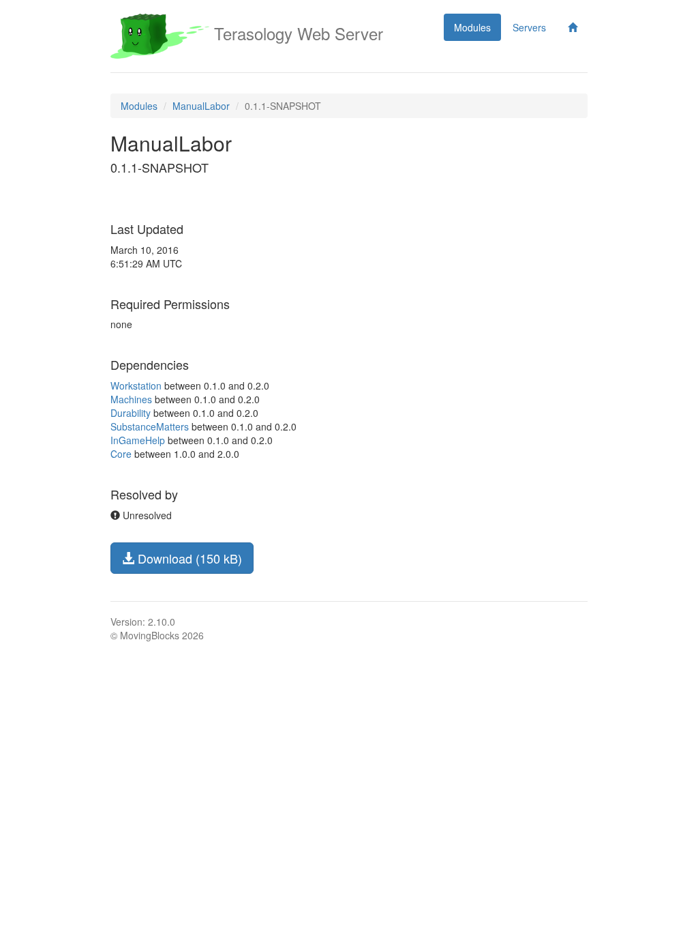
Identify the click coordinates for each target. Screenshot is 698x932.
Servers (529, 27)
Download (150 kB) (188, 558)
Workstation (136, 385)
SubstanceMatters (149, 426)
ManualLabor (201, 106)
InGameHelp (137, 440)
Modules (472, 27)
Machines (131, 399)
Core (121, 454)
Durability (130, 413)
